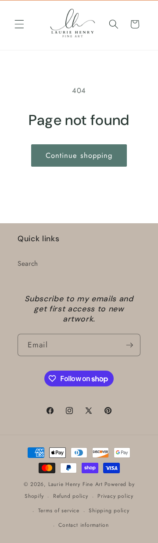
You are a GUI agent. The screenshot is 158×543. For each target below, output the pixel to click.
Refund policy (70, 496)
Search (28, 263)
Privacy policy (115, 496)
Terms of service (58, 510)
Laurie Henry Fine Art (75, 484)
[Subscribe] (129, 345)
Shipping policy (109, 510)
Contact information (83, 525)
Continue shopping (79, 155)
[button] (19, 24)
